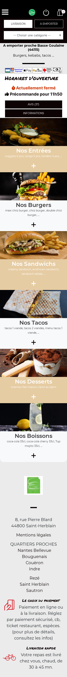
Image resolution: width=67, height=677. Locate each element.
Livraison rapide (41, 648)
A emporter (49, 23)
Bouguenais (34, 556)
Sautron (34, 590)
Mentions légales (33, 535)
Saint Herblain (34, 584)
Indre (34, 568)
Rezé (34, 578)
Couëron (34, 562)
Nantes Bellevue (34, 550)
